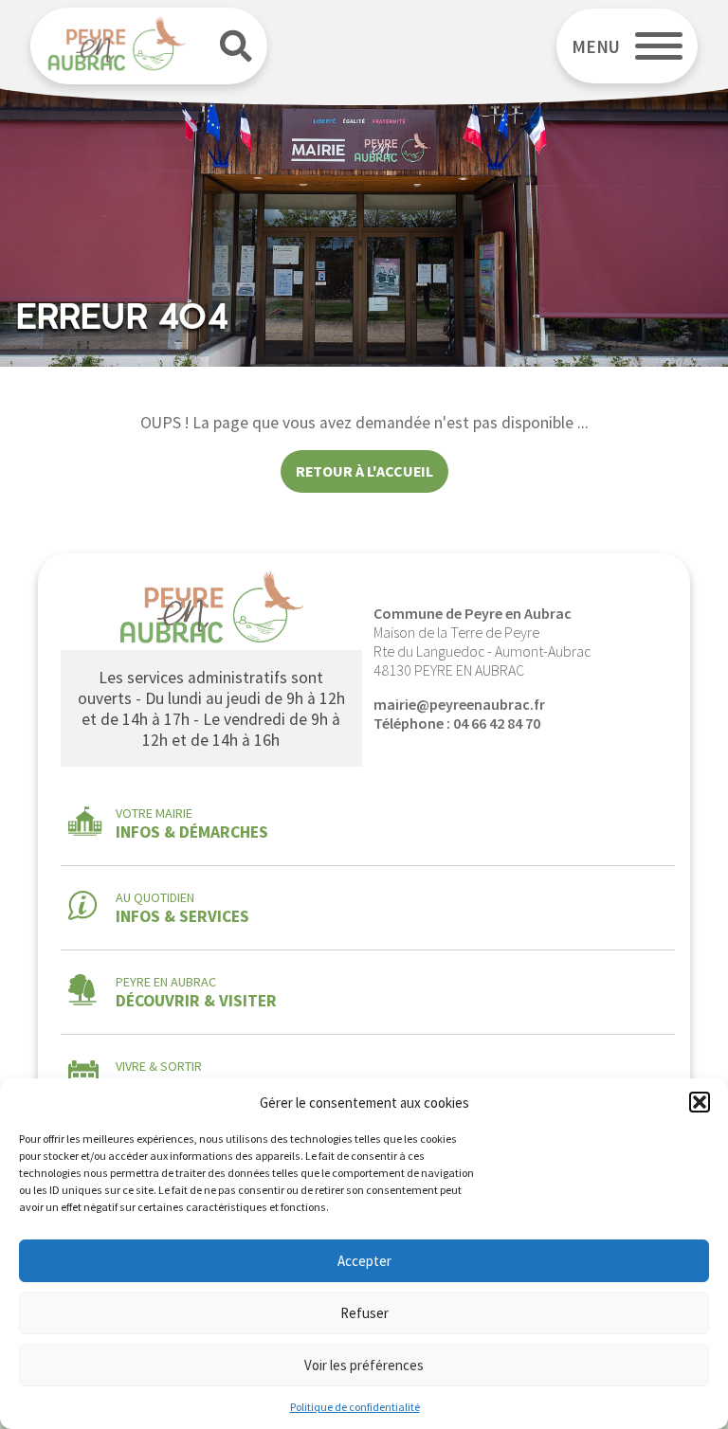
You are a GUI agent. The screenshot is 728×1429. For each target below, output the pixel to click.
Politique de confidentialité (355, 1407)
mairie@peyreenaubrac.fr (459, 704)
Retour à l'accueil (364, 470)
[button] (699, 1102)
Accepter (364, 1261)
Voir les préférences (364, 1365)
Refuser (364, 1313)
